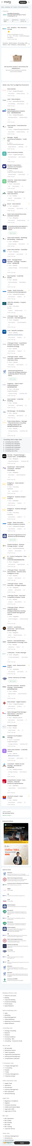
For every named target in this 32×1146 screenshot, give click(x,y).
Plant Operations (9, 1091)
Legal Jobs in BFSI (9, 1109)
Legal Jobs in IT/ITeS (10, 1111)
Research (7, 1033)
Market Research (9, 1023)
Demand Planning (10, 1093)
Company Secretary (10, 1105)
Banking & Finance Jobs (10, 993)
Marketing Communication (12, 1021)
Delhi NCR (22, 36)
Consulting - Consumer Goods (13, 1041)
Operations (8, 1085)
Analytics (7, 1035)
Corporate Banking (10, 1000)
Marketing (7, 1015)
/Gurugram (10, 37)
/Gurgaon (27, 36)
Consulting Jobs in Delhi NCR (12, 445)
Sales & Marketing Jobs (10, 1010)
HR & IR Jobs (6, 1045)
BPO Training (8, 1126)
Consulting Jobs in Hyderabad (12, 447)
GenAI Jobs (6, 1133)
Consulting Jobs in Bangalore (12, 443)
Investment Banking (10, 1002)
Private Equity (8, 1004)
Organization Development (12, 1054)
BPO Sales (7, 1124)
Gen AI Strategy (9, 1140)
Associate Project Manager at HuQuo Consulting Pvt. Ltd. (16, 15)
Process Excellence (10, 1037)
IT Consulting (8, 1068)
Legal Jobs (6, 1098)
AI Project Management (11, 1142)
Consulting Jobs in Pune (11, 451)
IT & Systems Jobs (8, 1063)
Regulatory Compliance (11, 1101)
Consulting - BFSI (9, 1039)
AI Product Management (12, 1136)
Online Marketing (9, 1019)
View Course (12, 233)
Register (23, 2)
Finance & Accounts (10, 995)
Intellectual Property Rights (12, 1107)
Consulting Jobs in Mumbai (12, 442)
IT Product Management (12, 1074)
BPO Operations (9, 1118)
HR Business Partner (10, 1050)
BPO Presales (8, 1122)
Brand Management (10, 1017)
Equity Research (9, 1006)
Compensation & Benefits (12, 1058)
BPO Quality (8, 1120)
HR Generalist (8, 1048)
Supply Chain (8, 1083)
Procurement (8, 1087)
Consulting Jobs (7, 1028)
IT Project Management (11, 1066)
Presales (7, 1070)
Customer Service (10, 1129)
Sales (6, 1013)
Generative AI (8, 1138)
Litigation (7, 1103)
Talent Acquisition (10, 1052)
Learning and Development (12, 1056)
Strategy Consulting (10, 1031)
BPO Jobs (5, 1116)
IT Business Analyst (10, 1076)
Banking (7, 998)
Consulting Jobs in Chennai (12, 449)
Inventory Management (11, 1089)
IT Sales (7, 1072)
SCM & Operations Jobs (10, 1081)
